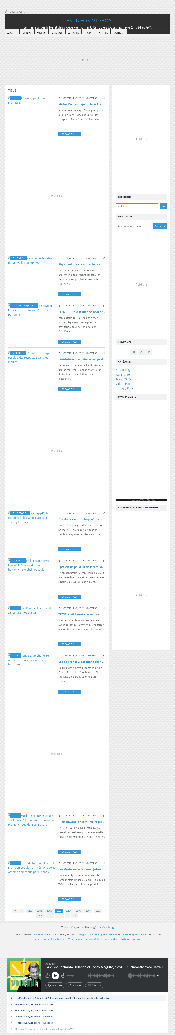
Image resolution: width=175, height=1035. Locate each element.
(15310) (123, 375)
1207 (98, 911)
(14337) (123, 379)
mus (21, 258)
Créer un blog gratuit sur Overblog (86, 934)
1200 (29, 911)
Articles (73, 32)
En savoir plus (70, 134)
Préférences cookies (130, 938)
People (89, 32)
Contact (119, 32)
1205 (78, 911)
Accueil (12, 32)
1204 (68, 911)
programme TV (137, 500)
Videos (41, 32)
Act (21, 305)
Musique (56, 32)
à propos (96, 985)
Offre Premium (75, 938)
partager (77, 985)
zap (25, 305)
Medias (27, 32)
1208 (40, 915)
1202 (49, 911)
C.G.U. (155, 934)
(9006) (124, 388)
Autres (103, 32)
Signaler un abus (140, 934)
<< (14, 911)
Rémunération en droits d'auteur (49, 938)
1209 (49, 915)
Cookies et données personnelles (101, 938)
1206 (88, 911)
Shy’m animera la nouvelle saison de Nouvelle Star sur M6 (97, 264)
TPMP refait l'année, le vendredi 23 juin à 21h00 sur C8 (95, 614)
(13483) (123, 384)
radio (31, 305)
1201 (39, 911)
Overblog (108, 927)
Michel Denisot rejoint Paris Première (83, 104)
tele (15, 98)
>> (74, 915)
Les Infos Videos (87, 20)
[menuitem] (12, 33)
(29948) (123, 370)
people (22, 513)
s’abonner (57, 985)
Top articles (111, 934)
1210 (59, 915)
